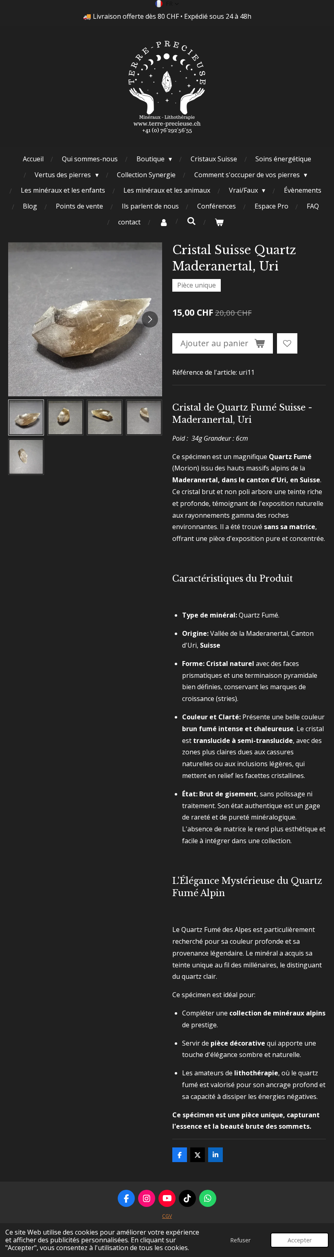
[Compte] (164, 222)
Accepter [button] (300, 1240)
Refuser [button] (240, 1240)
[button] (167, 3)
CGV (167, 1216)
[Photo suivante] (150, 319)
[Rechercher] (191, 220)
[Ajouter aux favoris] (287, 343)
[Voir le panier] (219, 222)
